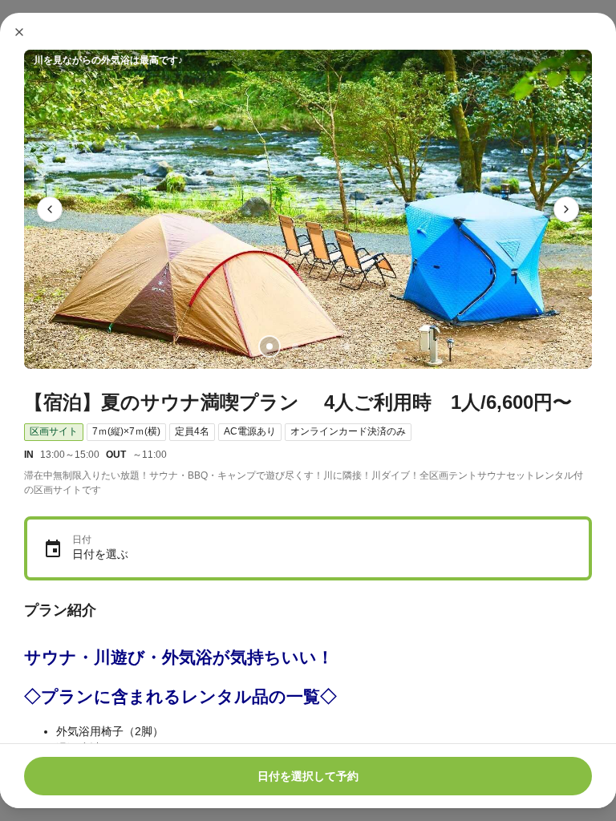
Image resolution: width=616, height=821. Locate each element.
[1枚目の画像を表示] (269, 346)
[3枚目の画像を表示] (320, 346)
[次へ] (566, 209)
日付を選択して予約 (308, 776)
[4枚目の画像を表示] (346, 346)
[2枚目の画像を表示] (295, 346)
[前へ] (50, 209)
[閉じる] (19, 32)
